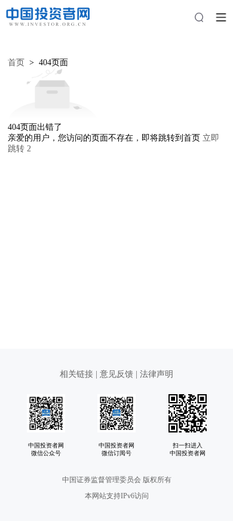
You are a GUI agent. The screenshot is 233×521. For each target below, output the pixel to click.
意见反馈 (116, 374)
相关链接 (78, 374)
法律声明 (156, 374)
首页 (16, 62)
